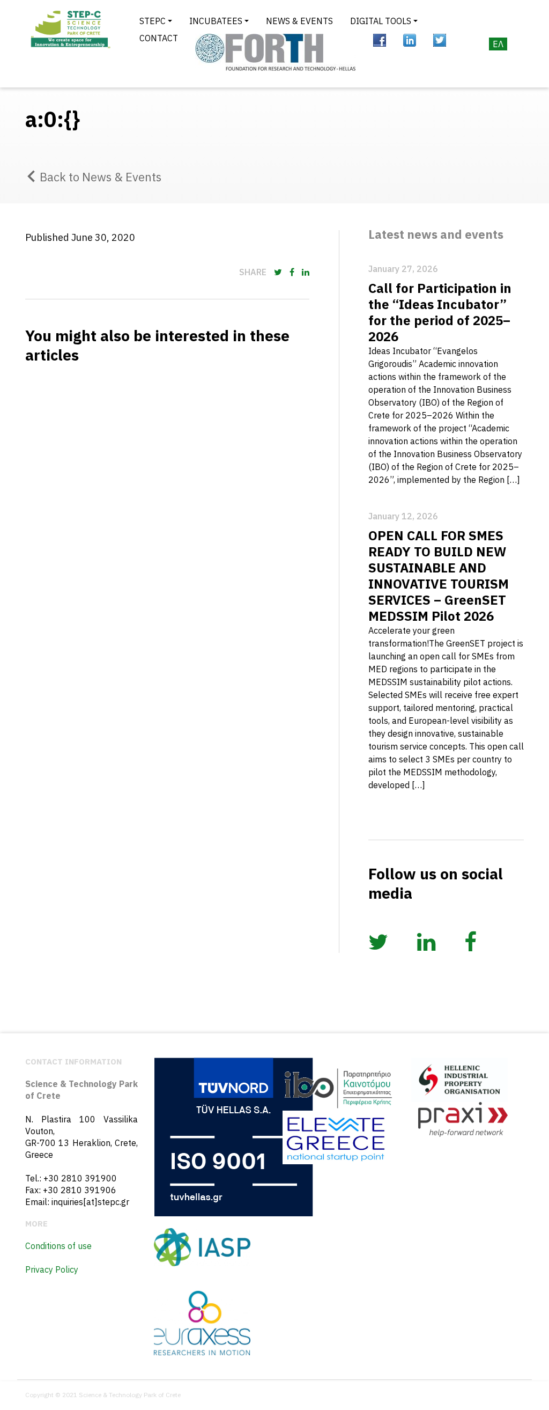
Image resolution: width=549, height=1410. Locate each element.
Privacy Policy (51, 1269)
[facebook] (379, 40)
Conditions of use (58, 1245)
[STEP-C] (69, 43)
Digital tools (380, 21)
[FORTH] (275, 52)
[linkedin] (409, 40)
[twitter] (439, 40)
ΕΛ (498, 44)
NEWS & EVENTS (299, 21)
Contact (158, 38)
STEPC (152, 21)
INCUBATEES (215, 21)
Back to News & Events (100, 177)
